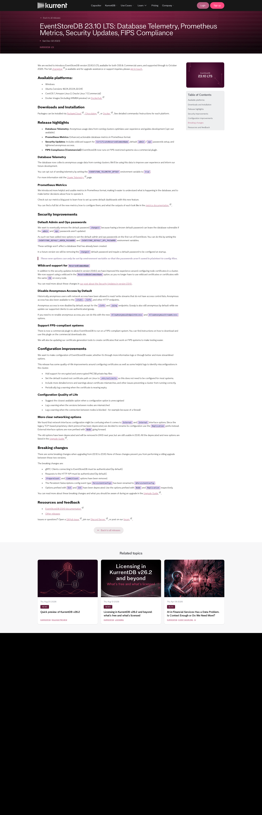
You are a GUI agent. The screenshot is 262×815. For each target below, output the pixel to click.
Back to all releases (51, 18)
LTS (52, 47)
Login (203, 5)
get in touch (136, 69)
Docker (107, 113)
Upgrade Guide (57, 438)
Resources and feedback (199, 127)
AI (195, 620)
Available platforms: (196, 100)
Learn (140, 5)
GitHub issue (73, 519)
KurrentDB (110, 5)
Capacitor (96, 5)
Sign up (217, 5)
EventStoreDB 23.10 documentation (63, 508)
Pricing (154, 5)
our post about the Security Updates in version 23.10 (106, 283)
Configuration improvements (200, 118)
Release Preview (59, 620)
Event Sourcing (185, 620)
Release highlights (196, 109)
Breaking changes (195, 123)
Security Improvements (198, 113)
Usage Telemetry (75, 177)
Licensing (119, 620)
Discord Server (98, 519)
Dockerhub (96, 98)
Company (167, 5)
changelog (57, 69)
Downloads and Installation (199, 104)
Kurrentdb (45, 47)
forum (126, 519)
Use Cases (126, 5)
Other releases (52, 513)
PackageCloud (74, 113)
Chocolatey (91, 113)
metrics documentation (157, 205)
